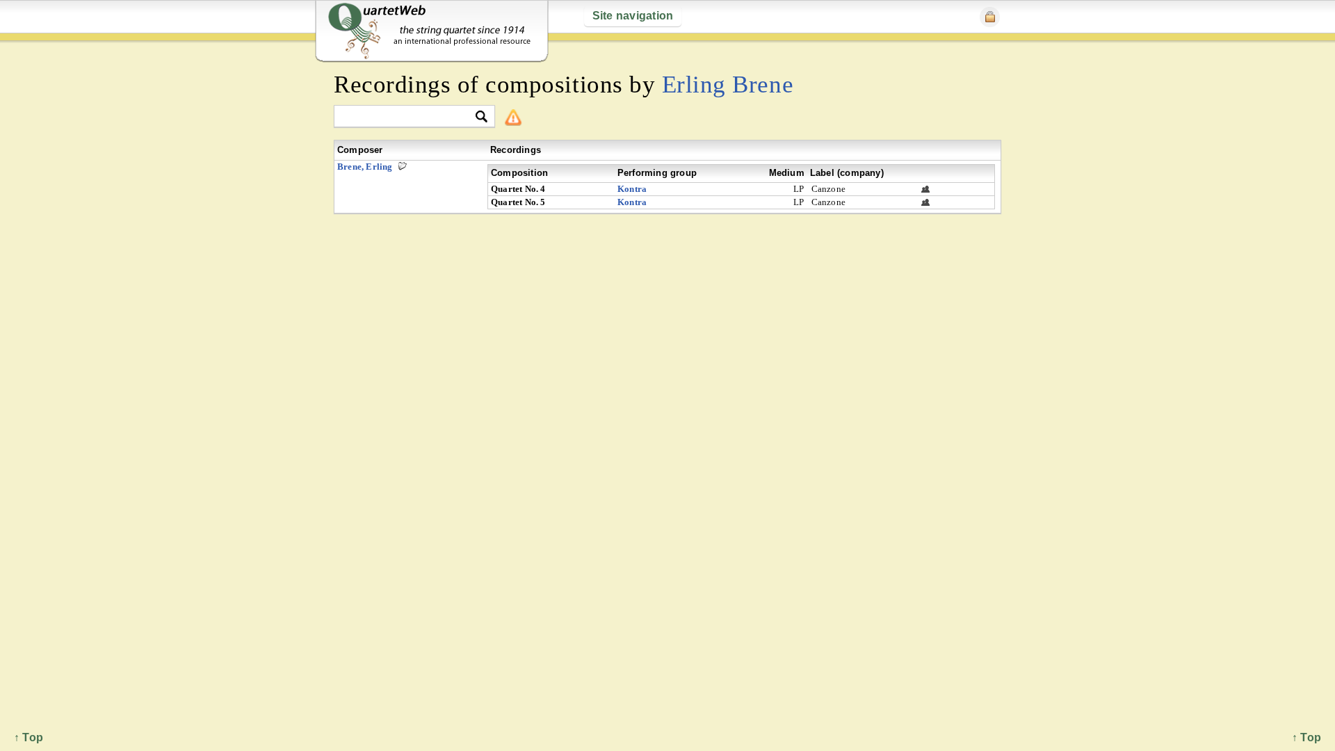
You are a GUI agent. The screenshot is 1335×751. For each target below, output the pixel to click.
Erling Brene (727, 84)
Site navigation (633, 16)
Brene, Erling (365, 166)
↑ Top (1306, 737)
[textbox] (408, 117)
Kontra (632, 189)
